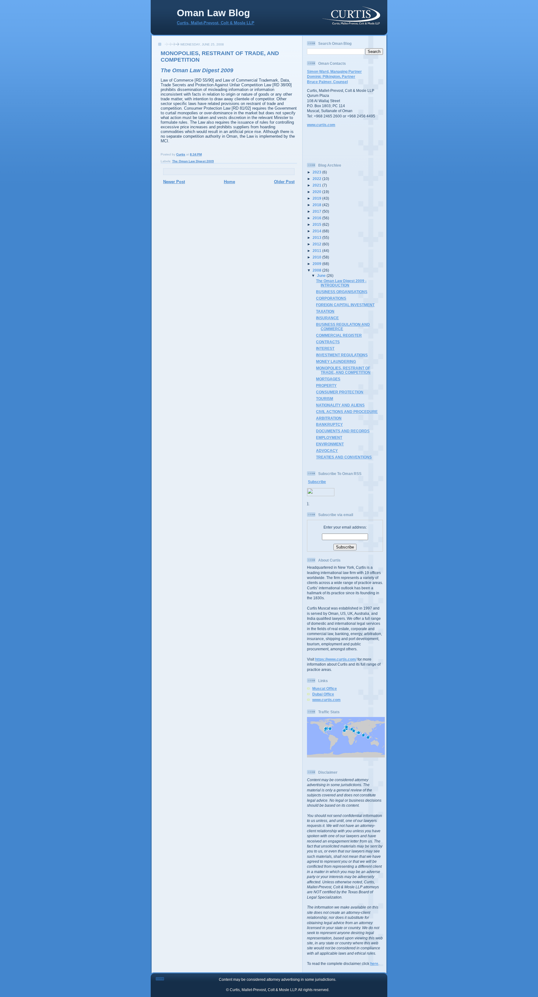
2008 (317, 270)
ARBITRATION (329, 418)
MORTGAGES (328, 379)
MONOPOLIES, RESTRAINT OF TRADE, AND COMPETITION (343, 370)
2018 (317, 205)
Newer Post (174, 181)
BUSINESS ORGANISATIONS (341, 292)
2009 (317, 264)
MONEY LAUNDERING (336, 361)
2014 (317, 231)
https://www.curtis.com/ (335, 659)
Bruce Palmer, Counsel (327, 82)
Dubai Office (323, 694)
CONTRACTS (328, 342)
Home (229, 181)
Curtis (180, 154)
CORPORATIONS (331, 298)
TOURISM (324, 398)
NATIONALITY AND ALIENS (340, 405)
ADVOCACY (327, 451)
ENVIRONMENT (330, 444)
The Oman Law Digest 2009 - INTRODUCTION (341, 283)
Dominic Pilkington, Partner (331, 76)
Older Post (284, 181)
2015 (317, 224)
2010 (317, 257)
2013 (317, 237)
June (322, 275)
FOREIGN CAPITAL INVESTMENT (345, 305)
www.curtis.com (321, 125)
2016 (317, 218)
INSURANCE (327, 318)
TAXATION (325, 311)
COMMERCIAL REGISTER (339, 335)
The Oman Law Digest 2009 (193, 161)
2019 (317, 198)
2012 (317, 244)
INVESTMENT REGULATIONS (342, 355)
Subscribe (317, 482)
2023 (317, 172)
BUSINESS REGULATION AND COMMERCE (343, 326)
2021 (317, 185)
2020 (317, 192)
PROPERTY (326, 385)
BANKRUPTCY (329, 424)
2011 (317, 251)
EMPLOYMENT (329, 437)
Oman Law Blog (213, 12)
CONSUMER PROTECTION (339, 392)
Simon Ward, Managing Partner (334, 71)
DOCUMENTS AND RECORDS (343, 431)
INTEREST (325, 348)
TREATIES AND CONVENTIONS (344, 457)
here (374, 963)
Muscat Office (324, 688)
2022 (317, 179)
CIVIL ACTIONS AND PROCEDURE (347, 412)
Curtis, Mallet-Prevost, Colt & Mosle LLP (215, 23)
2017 (317, 211)
